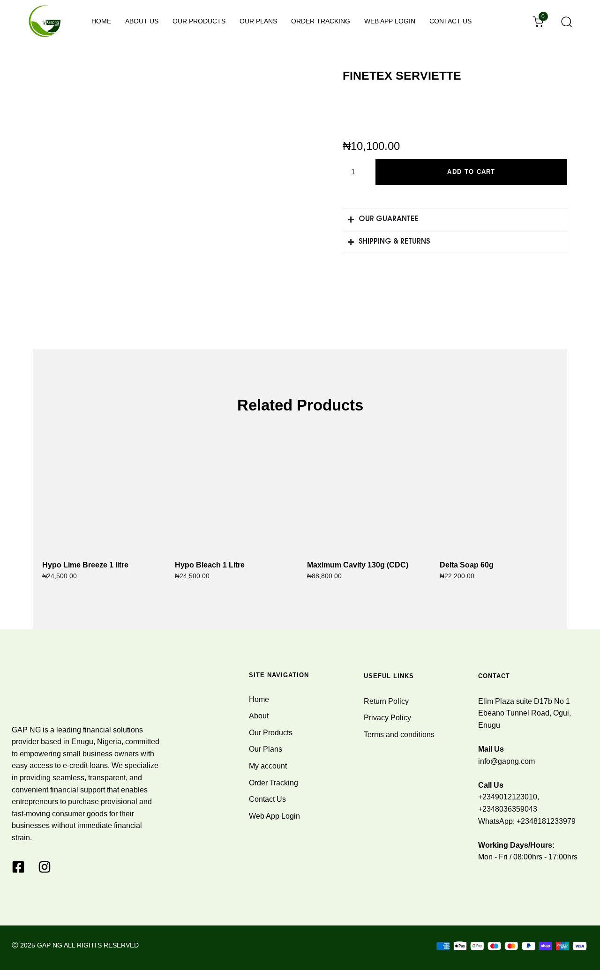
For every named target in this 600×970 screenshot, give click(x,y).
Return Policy (386, 701)
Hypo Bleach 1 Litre (210, 565)
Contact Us (450, 21)
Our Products (198, 21)
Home (101, 21)
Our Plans (258, 21)
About (259, 716)
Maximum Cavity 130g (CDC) (357, 565)
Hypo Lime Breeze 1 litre (85, 565)
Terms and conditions (399, 735)
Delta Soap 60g (467, 565)
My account (268, 766)
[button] (563, 21)
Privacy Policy (387, 718)
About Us (141, 21)
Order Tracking (320, 21)
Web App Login (389, 21)
